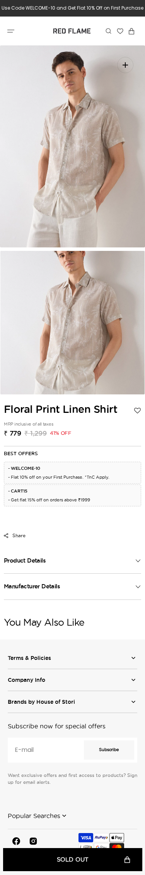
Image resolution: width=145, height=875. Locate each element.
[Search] (108, 30)
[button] (10, 30)
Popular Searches (34, 815)
